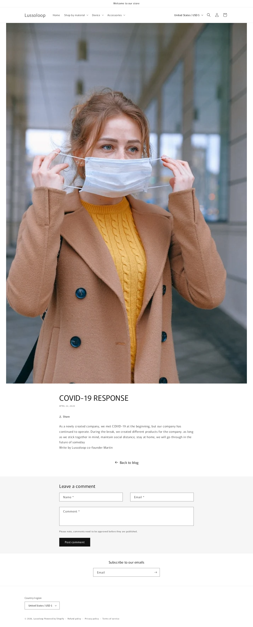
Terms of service (110, 618)
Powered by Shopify (54, 618)
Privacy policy (92, 618)
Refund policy (74, 618)
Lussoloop (39, 618)
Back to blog (129, 462)
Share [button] (66, 416)
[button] (76, 15)
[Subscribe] (156, 572)
